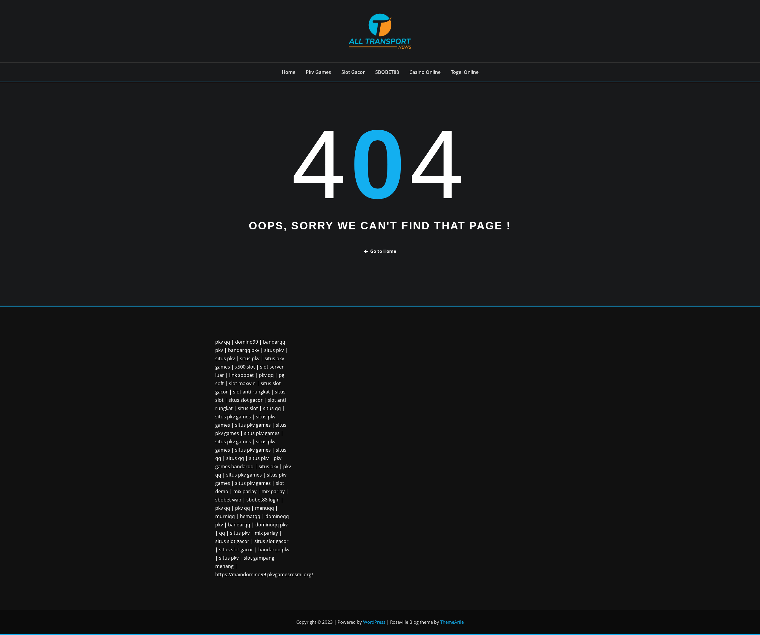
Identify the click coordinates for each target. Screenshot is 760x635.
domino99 (246, 342)
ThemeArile (452, 622)
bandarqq (239, 524)
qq (222, 533)
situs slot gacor (246, 400)
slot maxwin (242, 383)
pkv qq (222, 342)
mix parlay (244, 491)
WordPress (374, 622)
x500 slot (245, 366)
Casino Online (425, 72)
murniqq (225, 516)
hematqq (250, 516)
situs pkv (274, 350)
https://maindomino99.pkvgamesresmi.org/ (264, 574)
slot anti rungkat (251, 391)
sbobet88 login (263, 499)
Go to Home (383, 251)
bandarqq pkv (243, 350)
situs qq (272, 408)
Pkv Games (318, 72)
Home (288, 72)
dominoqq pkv (271, 524)
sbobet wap (228, 499)
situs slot (248, 408)
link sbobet (241, 375)
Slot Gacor (353, 72)
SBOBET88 (387, 72)
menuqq (264, 508)
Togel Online (465, 72)
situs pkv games (233, 416)
